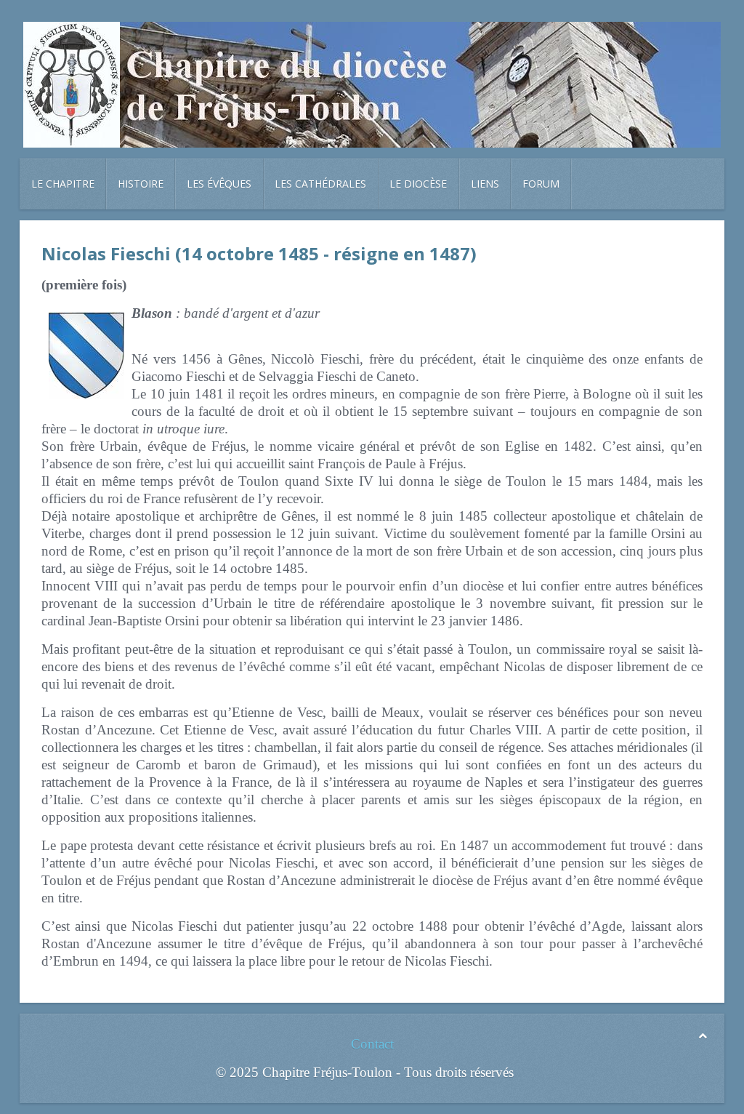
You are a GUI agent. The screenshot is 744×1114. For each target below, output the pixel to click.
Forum (540, 184)
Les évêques (219, 184)
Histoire (140, 184)
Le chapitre (62, 184)
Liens (485, 184)
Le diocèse (418, 184)
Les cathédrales (320, 184)
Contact (372, 1043)
